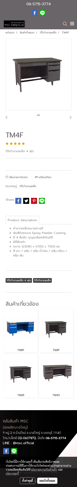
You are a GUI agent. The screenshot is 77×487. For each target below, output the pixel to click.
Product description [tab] (22, 220)
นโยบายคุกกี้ (12, 473)
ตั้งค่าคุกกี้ (27, 480)
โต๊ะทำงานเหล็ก (28, 186)
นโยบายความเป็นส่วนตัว (44, 469)
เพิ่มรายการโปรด (18, 177)
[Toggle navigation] (72, 24)
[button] (63, 24)
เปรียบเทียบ (44, 177)
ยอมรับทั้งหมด (47, 480)
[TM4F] (38, 74)
